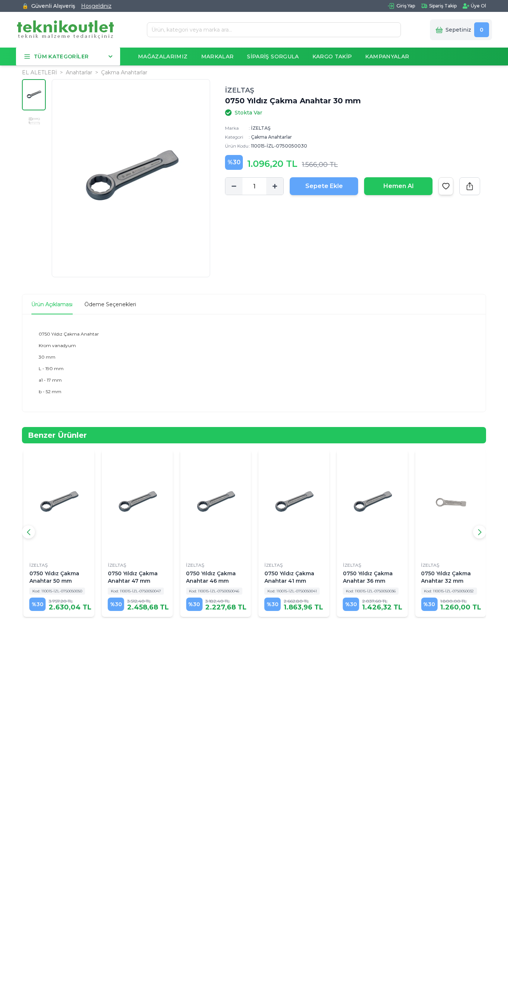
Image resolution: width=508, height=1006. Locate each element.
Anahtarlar (79, 72)
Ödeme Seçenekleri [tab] (110, 304)
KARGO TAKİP (332, 56)
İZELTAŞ (239, 90)
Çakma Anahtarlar (124, 72)
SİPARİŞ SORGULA (273, 56)
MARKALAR (217, 56)
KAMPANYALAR (387, 56)
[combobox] (271, 30)
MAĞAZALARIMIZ (163, 56)
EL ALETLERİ (39, 72)
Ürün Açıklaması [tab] (52, 304)
